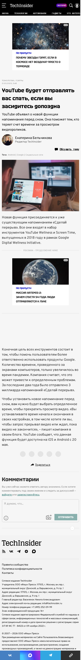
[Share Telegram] (50, 655)
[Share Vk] (10, 655)
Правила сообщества (15, 564)
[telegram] (19, 551)
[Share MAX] (30, 655)
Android (11, 155)
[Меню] (4, 5)
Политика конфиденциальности (22, 569)
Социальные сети (34, 155)
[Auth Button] (77, 5)
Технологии (8, 81)
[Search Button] (71, 5)
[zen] (26, 551)
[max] (34, 551)
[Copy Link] (71, 655)
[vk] (11, 551)
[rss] (4, 551)
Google (20, 155)
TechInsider (21, 5)
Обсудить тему (69, 149)
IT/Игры (19, 81)
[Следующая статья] (40, 528)
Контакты (8, 573)
